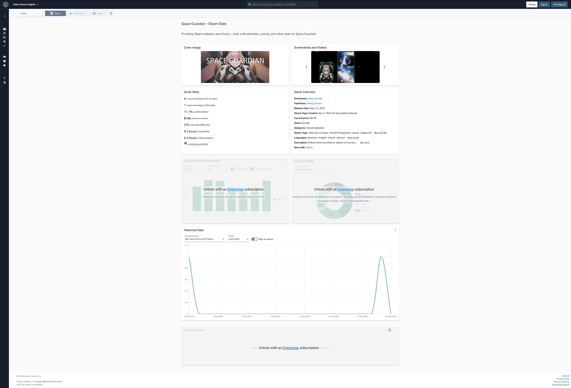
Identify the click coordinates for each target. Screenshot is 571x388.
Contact (565, 376)
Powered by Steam (560, 385)
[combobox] (284, 4)
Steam (309, 147)
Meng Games (315, 98)
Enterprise (236, 189)
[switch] (254, 239)
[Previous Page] (306, 67)
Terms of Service (561, 382)
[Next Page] (384, 67)
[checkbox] (55, 13)
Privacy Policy (563, 379)
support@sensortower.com (49, 381)
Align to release (266, 239)
